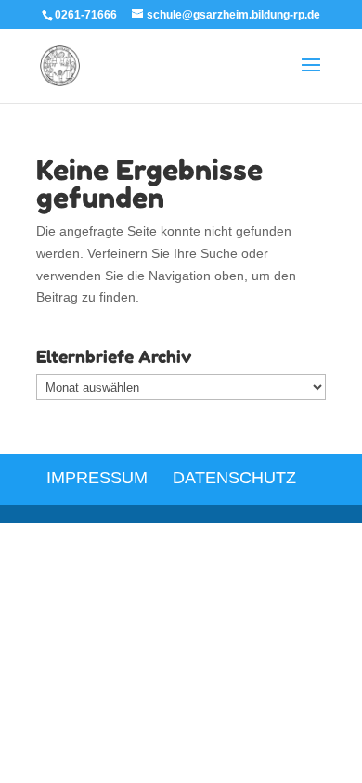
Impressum (97, 478)
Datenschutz (234, 478)
